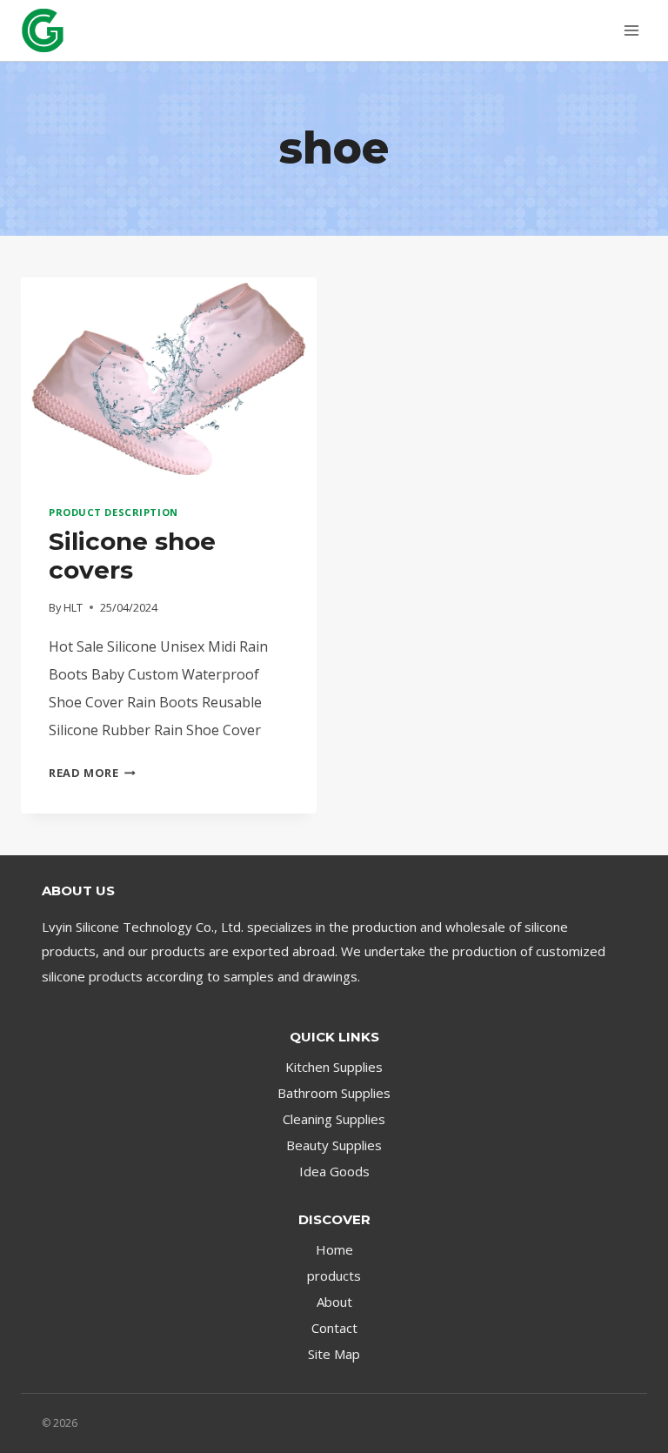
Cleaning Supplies (334, 1119)
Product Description (113, 512)
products (334, 1275)
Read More (92, 772)
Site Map (334, 1354)
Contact (334, 1327)
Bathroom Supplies (334, 1092)
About (334, 1301)
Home (334, 1249)
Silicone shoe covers (132, 556)
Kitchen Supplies (334, 1066)
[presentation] (169, 376)
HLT (73, 607)
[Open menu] (631, 30)
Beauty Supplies (334, 1145)
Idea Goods (334, 1171)
